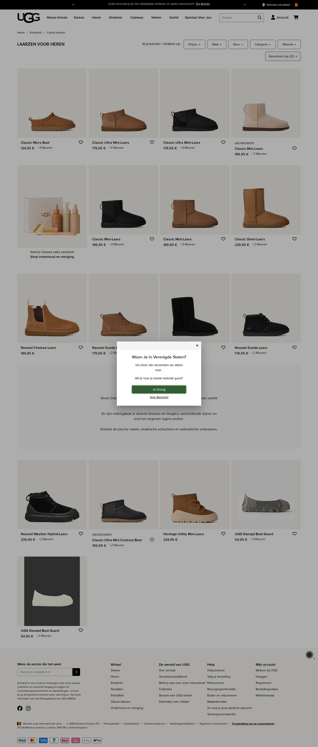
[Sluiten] (197, 346)
